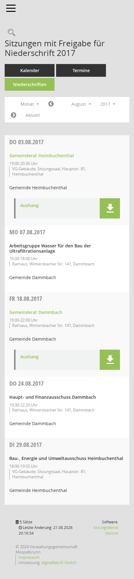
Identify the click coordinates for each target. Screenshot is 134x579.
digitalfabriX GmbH (59, 562)
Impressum (29, 557)
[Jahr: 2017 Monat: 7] (51, 104)
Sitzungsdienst (105, 530)
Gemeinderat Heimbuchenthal (41, 156)
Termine (81, 70)
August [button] (79, 104)
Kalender (29, 70)
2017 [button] (106, 104)
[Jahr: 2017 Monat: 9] (13, 115)
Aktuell (33, 115)
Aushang (29, 205)
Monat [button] (28, 104)
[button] (110, 208)
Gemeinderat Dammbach (35, 312)
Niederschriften (29, 84)
